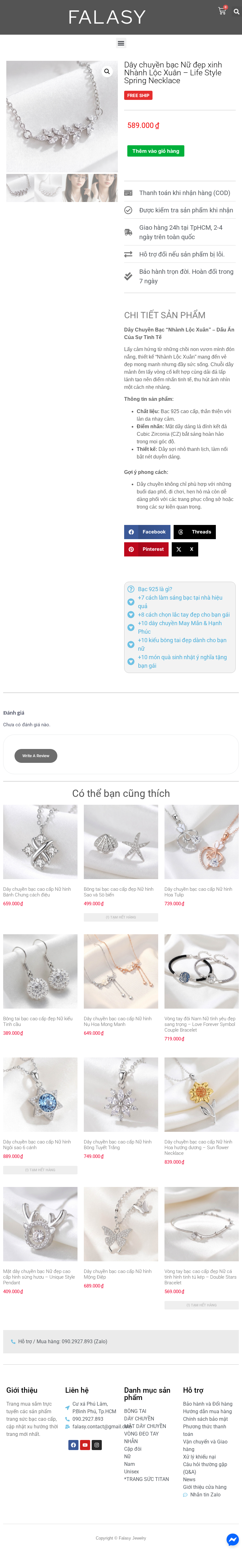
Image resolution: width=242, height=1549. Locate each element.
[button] (237, 11)
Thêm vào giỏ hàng (155, 151)
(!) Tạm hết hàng (121, 917)
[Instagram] (97, 1445)
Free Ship (138, 95)
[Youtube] (85, 1445)
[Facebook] (73, 1445)
